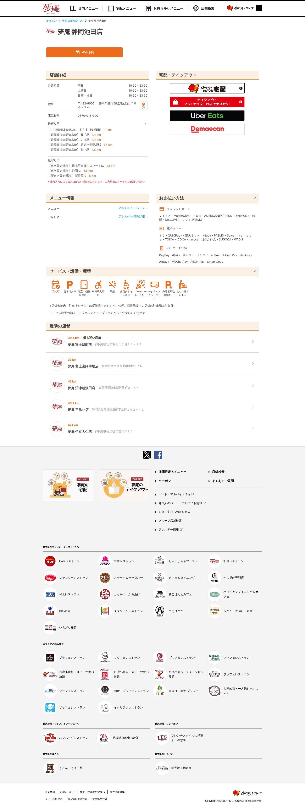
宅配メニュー (126, 8)
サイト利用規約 (53, 799)
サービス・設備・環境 (70, 271)
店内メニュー (88, 8)
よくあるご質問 (223, 481)
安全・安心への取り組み (174, 512)
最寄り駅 (54, 123)
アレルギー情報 (169, 529)
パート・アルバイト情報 (174, 494)
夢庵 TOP (51, 20)
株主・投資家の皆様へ (92, 792)
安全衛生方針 (99, 799)
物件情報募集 (117, 792)
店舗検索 (207, 8)
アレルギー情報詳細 (132, 216)
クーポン (165, 481)
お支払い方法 (171, 198)
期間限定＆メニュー (173, 471)
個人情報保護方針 (77, 799)
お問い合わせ (67, 792)
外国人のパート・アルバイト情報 (180, 503)
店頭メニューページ (131, 208)
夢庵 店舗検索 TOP (72, 20)
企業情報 (50, 792)
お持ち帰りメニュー (168, 8)
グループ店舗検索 (170, 520)
